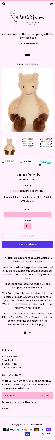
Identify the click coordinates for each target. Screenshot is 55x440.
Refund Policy (9, 356)
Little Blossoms (35, 424)
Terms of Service (11, 367)
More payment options (27, 250)
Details (27, 209)
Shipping (14, 190)
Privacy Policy (9, 363)
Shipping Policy (10, 360)
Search (6, 408)
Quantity (27, 221)
